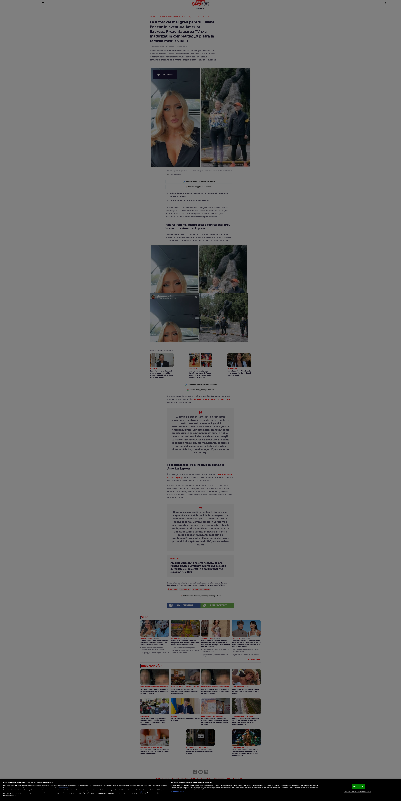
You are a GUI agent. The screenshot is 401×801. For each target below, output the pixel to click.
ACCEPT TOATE (358, 786)
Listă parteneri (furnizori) (178, 791)
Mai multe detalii (63, 787)
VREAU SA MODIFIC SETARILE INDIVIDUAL (357, 792)
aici (141, 792)
